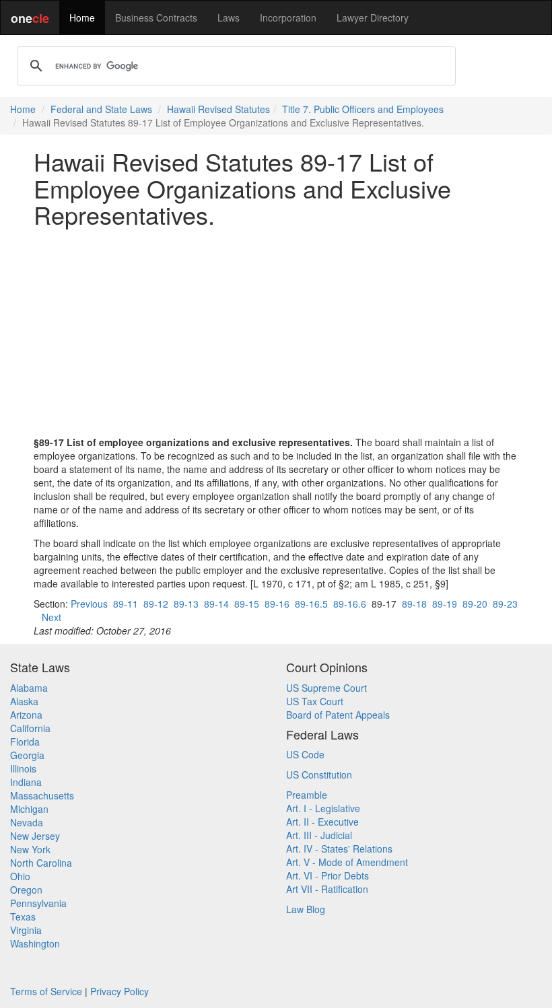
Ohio (20, 876)
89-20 (474, 603)
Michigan (29, 809)
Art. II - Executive (322, 821)
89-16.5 (311, 603)
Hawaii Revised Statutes (218, 109)
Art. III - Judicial (319, 835)
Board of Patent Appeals (338, 714)
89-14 (216, 603)
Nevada (26, 822)
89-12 (155, 603)
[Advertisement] (276, 332)
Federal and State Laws (101, 109)
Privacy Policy (119, 991)
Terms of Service (46, 991)
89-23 (505, 603)
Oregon (26, 889)
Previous (89, 603)
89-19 (444, 603)
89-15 (246, 603)
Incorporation (288, 17)
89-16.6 (349, 603)
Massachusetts (42, 795)
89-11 (125, 603)
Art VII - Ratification (327, 889)
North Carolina (41, 862)
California (30, 728)
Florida (25, 741)
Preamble (306, 794)
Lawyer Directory (373, 17)
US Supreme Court (326, 687)
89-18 (414, 603)
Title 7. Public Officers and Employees (363, 109)
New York (30, 849)
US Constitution (319, 774)
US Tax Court (314, 701)
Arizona (26, 714)
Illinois (23, 768)
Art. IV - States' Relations (339, 848)
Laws (228, 17)
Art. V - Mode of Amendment (347, 862)
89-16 (277, 603)
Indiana (26, 782)
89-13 (186, 603)
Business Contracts (156, 17)
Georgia (27, 755)
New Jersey (35, 835)
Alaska (24, 701)
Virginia (26, 930)
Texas (23, 916)
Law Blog (305, 909)
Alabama (29, 687)
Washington (35, 943)
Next (51, 617)
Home (82, 17)
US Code (305, 754)
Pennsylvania (38, 903)
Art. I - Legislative (323, 808)
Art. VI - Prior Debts (327, 875)
